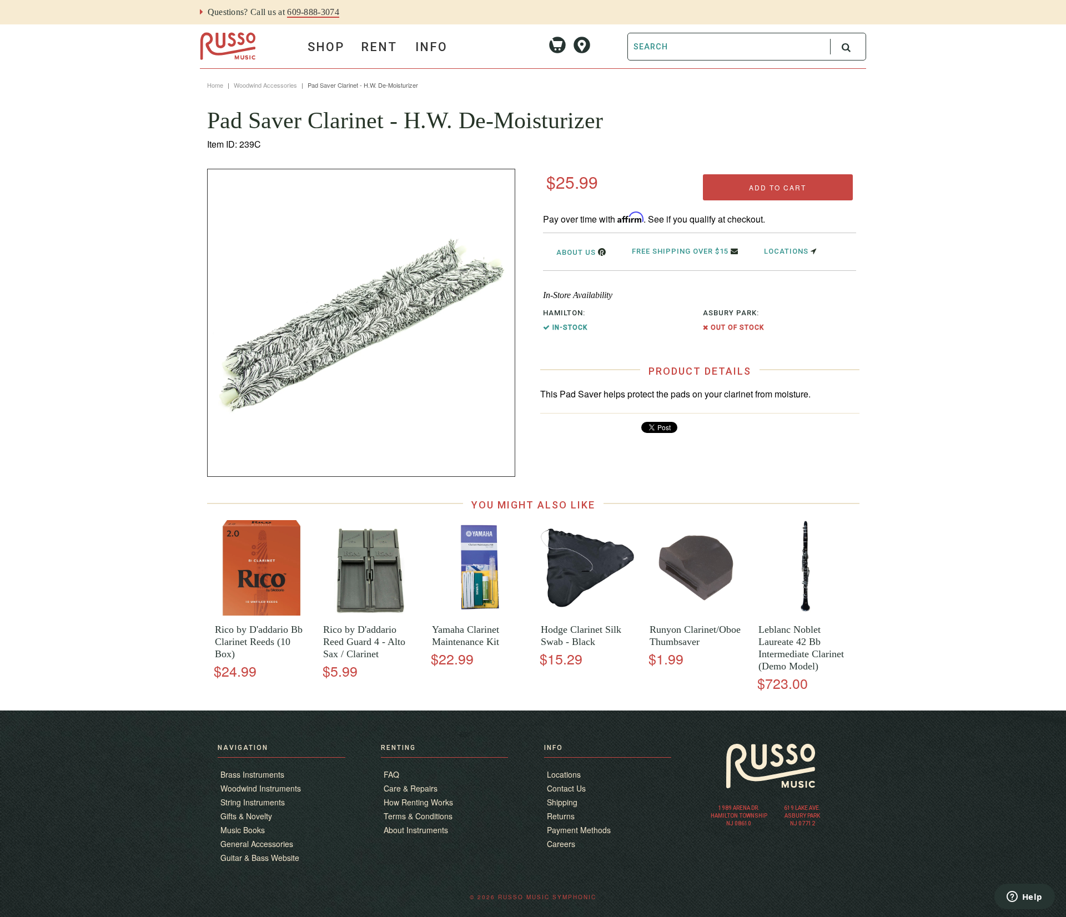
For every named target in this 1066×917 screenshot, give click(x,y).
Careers (561, 843)
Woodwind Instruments (260, 788)
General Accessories (256, 843)
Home (215, 84)
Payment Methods (579, 829)
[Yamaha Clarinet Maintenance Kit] (478, 612)
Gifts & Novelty (246, 816)
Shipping (562, 802)
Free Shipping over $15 (681, 251)
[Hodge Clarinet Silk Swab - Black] (587, 612)
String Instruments (252, 802)
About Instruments (416, 829)
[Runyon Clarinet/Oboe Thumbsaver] (695, 612)
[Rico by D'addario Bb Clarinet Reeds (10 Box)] (261, 612)
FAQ (391, 774)
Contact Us (566, 788)
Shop (326, 47)
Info (431, 47)
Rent (379, 47)
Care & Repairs (411, 788)
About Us (577, 252)
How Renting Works (418, 802)
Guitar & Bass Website (259, 857)
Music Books (242, 829)
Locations (787, 251)
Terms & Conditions (418, 816)
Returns (561, 816)
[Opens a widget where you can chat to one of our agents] (1024, 897)
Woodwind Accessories (265, 84)
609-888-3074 (313, 12)
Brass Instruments (252, 774)
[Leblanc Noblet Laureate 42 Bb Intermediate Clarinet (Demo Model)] (804, 612)
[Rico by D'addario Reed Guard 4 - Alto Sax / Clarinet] (370, 612)
